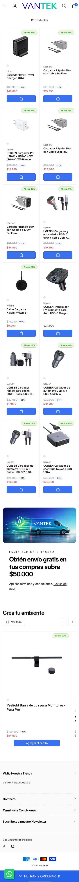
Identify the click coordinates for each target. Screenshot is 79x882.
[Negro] (8, 66)
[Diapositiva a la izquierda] (63, 622)
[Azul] (44, 378)
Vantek (42, 865)
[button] (5, 6)
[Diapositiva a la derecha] (72, 622)
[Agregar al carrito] (21, 98)
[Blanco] (8, 144)
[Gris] (44, 222)
